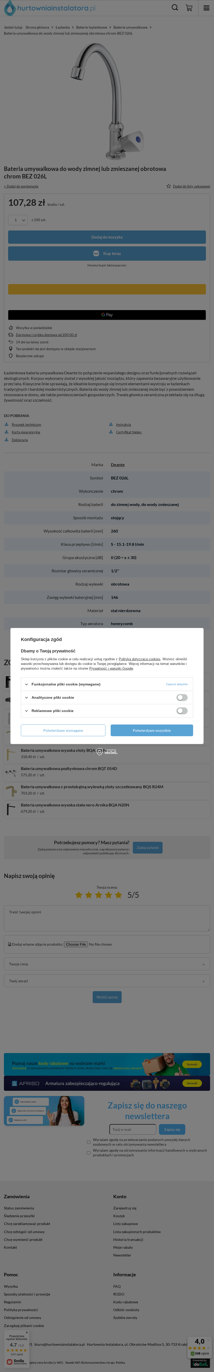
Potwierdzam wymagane (63, 730)
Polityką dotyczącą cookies (139, 659)
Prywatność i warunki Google (111, 668)
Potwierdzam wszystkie (152, 730)
